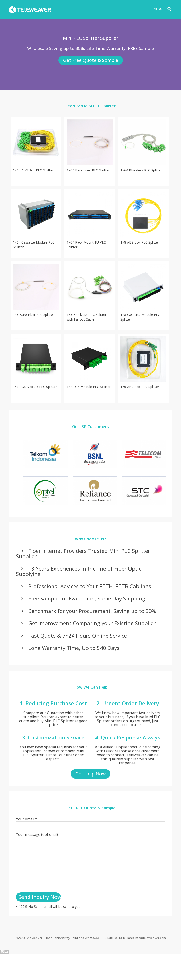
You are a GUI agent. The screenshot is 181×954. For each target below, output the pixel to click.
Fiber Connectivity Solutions (64, 938)
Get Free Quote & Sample (90, 60)
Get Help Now (90, 774)
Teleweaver (33, 938)
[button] (155, 9)
